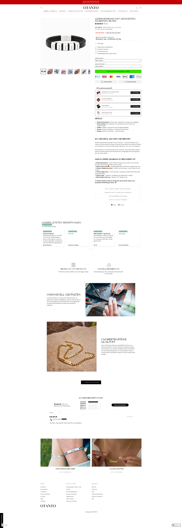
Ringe (42, 498)
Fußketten (43, 501)
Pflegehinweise (70, 496)
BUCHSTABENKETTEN (108, 11)
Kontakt (68, 489)
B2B (93, 498)
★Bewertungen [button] (1, 520)
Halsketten (43, 487)
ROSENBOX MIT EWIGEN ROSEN (110, 92)
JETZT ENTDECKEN (65, 472)
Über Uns (94, 487)
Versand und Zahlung (71, 494)
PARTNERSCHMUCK (92, 11)
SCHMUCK (62, 11)
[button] (99, 24)
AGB (93, 491)
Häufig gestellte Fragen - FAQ (73, 487)
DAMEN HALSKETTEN (75, 11)
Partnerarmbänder (45, 494)
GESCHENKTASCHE (107, 112)
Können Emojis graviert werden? (118, 192)
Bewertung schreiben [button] (120, 405)
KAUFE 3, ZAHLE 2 (50, 11)
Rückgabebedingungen (118, 196)
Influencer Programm (97, 496)
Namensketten (44, 489)
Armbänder (43, 491)
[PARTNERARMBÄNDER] (65, 453)
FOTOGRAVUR (123, 11)
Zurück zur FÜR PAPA (92, 382)
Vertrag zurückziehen (71, 501)
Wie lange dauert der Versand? (118, 189)
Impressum (94, 489)
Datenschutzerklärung (97, 494)
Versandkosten (108, 29)
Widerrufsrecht (70, 498)
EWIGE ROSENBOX (107, 98)
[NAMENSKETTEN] (116, 453)
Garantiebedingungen (71, 491)
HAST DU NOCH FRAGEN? (118, 199)
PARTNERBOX (105, 105)
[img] (91, 225)
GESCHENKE (134, 11)
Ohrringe (43, 496)
